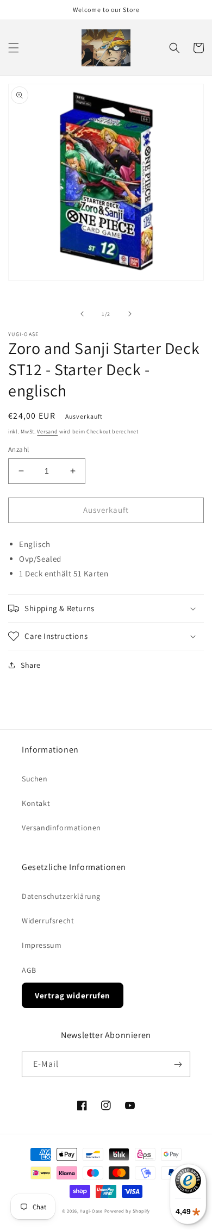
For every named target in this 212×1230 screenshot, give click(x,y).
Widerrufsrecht (48, 920)
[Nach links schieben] (82, 314)
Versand (47, 431)
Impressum (41, 945)
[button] (14, 48)
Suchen (35, 779)
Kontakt (36, 803)
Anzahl (18, 449)
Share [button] (31, 665)
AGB (29, 970)
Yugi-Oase (91, 1211)
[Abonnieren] (178, 1064)
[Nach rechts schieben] (130, 314)
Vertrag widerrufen (72, 995)
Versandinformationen (61, 828)
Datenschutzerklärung (61, 896)
